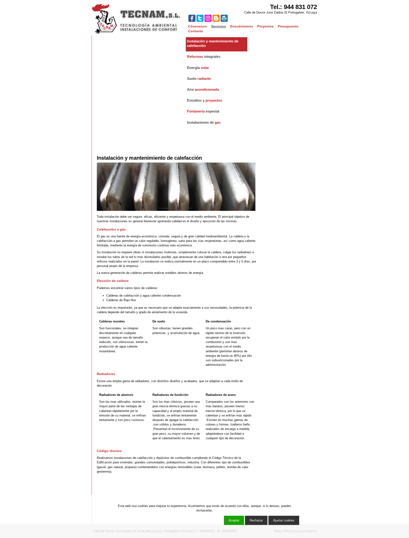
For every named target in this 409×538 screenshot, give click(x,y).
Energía (198, 68)
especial (203, 111)
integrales (203, 56)
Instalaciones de (204, 122)
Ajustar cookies (353, 490)
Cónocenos (197, 26)
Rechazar (256, 520)
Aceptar (234, 520)
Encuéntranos (241, 26)
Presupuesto (288, 26)
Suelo (199, 79)
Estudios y (204, 100)
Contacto (195, 31)
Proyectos (265, 26)
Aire (203, 89)
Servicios (218, 26)
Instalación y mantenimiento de (212, 43)
